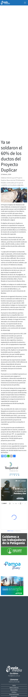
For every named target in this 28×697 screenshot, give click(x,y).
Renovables (14, 690)
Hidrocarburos (14, 688)
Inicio (14, 685)
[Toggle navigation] (25, 2)
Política (14, 692)
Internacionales (14, 694)
